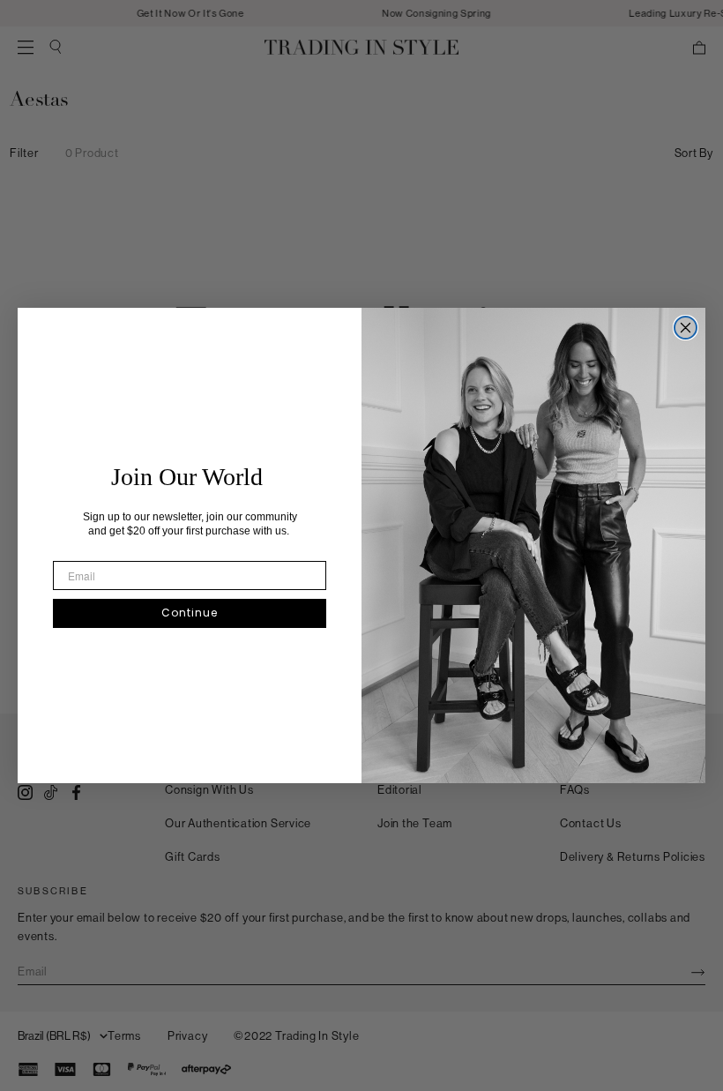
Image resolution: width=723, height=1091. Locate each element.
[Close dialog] (686, 328)
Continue (189, 612)
